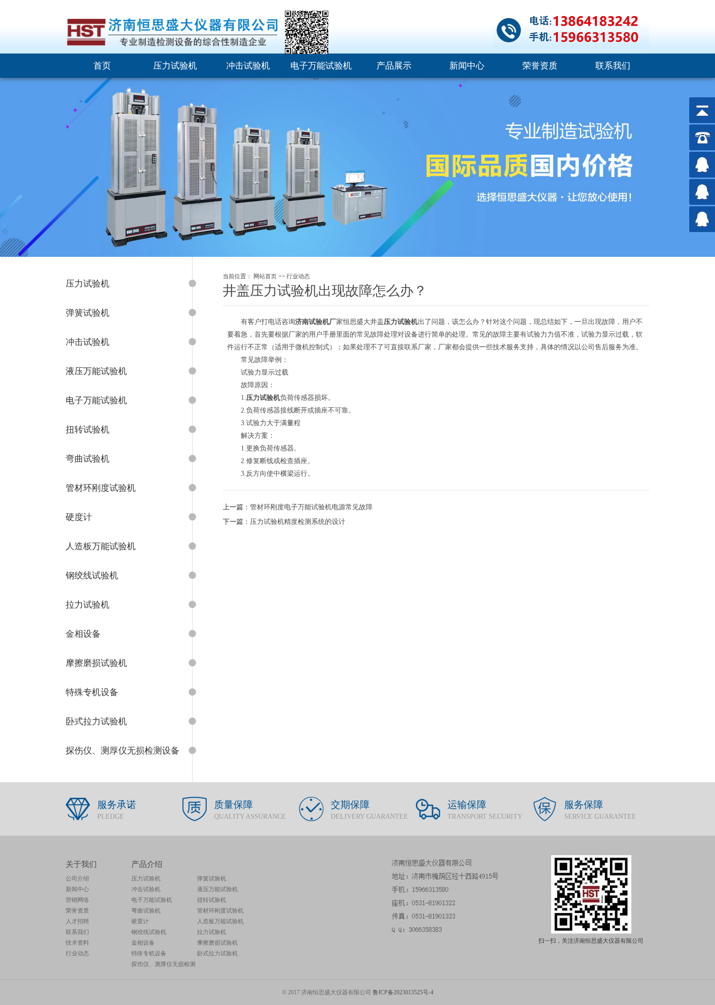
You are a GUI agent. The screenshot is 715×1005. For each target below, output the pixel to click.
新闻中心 (466, 66)
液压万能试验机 (217, 889)
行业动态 (298, 276)
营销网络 (77, 900)
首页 (102, 66)
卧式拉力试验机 (217, 953)
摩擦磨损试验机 (217, 942)
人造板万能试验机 (220, 921)
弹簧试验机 (211, 878)
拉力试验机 (211, 932)
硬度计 (140, 921)
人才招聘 (77, 921)
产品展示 (393, 66)
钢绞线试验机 (148, 932)
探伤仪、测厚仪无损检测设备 (163, 965)
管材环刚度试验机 (220, 910)
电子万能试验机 (321, 66)
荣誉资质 (539, 66)
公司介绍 (77, 878)
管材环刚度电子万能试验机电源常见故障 (311, 507)
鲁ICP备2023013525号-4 (403, 992)
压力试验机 (175, 66)
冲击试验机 (248, 66)
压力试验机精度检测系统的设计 (297, 521)
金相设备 (143, 942)
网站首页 (265, 276)
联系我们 (612, 66)
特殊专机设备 (148, 953)
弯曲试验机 (146, 910)
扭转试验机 (211, 900)
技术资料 (77, 942)
